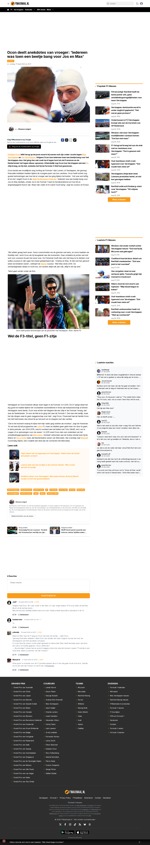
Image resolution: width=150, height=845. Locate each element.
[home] (8, 10)
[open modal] (141, 3)
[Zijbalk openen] (8, 3)
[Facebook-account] (65, 824)
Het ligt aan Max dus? (105, 408)
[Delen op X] (66, 140)
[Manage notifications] (4, 841)
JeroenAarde (106, 381)
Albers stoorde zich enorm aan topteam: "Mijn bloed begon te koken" (37, 842)
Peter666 (105, 403)
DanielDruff (105, 454)
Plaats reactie (49, 596)
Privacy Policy (65, 798)
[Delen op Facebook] (62, 140)
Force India (21, 438)
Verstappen (18, 10)
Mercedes (37, 435)
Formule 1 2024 (53, 493)
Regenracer (106, 412)
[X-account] (60, 824)
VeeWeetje (105, 370)
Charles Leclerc (26, 493)
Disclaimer (107, 798)
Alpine (43, 264)
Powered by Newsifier (75, 837)
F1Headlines (77, 798)
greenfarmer (106, 392)
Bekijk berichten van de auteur (22, 516)
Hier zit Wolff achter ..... (106, 417)
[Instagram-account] (70, 824)
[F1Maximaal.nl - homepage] (20, 4)
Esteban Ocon (14, 154)
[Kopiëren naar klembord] (74, 140)
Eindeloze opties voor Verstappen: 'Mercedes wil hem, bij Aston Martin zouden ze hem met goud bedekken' (50, 477)
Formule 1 (11, 61)
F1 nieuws (53, 490)
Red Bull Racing (26, 490)
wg (102, 443)
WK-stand (41, 10)
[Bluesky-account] (85, 824)
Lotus (39, 426)
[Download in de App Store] (82, 832)
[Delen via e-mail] (70, 140)
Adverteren (88, 798)
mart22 (104, 420)
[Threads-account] (89, 824)
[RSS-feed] (80, 824)
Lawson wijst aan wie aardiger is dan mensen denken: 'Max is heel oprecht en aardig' (48, 466)
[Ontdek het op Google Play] (67, 832)
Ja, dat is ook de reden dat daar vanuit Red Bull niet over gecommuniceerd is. (119, 449)
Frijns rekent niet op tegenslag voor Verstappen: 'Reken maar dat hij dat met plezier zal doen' (50, 454)
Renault (84, 438)
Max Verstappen (13, 490)
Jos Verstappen (28, 157)
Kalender (28, 10)
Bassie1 (104, 432)
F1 (11, 10)
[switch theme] (137, 3)
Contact (98, 798)
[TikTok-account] (75, 824)
